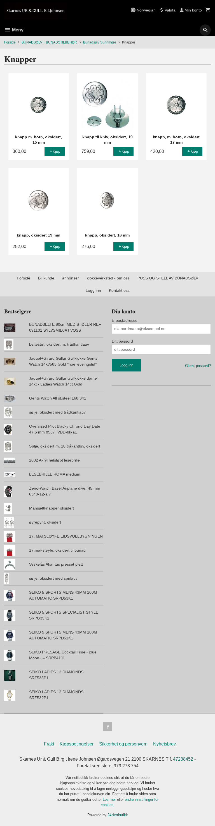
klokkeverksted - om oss (108, 278)
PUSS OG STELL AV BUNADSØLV (167, 278)
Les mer (110, 799)
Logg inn (93, 290)
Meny (17, 29)
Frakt (49, 744)
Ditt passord (122, 341)
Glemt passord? (198, 366)
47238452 (183, 759)
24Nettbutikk (118, 815)
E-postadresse (124, 320)
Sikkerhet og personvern (123, 744)
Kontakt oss (119, 290)
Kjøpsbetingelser (77, 744)
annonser (70, 278)
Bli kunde (46, 278)
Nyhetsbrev (164, 744)
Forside (10, 42)
